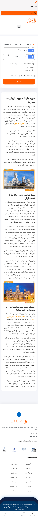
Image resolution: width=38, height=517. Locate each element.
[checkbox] (34, 76)
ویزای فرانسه (13, 482)
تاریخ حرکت (32, 61)
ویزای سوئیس (13, 477)
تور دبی (28, 482)
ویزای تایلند (14, 468)
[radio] (33, 44)
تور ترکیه (28, 477)
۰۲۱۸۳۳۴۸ (33, 6)
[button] (19, 26)
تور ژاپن (28, 486)
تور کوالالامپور (28, 473)
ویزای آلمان (14, 491)
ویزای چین (14, 464)
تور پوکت (28, 491)
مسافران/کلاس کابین (30, 67)
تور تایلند (28, 468)
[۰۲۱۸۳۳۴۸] (35, 2)
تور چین (28, 464)
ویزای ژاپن (14, 473)
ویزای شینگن (13, 486)
